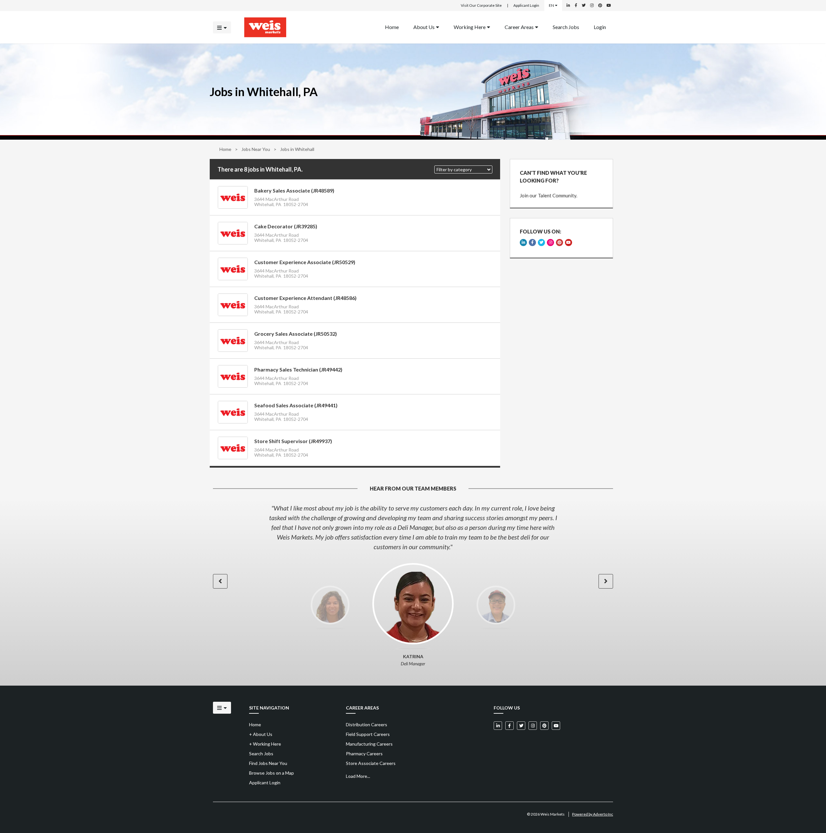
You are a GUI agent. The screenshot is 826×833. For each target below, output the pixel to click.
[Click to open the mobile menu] (222, 27)
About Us (424, 27)
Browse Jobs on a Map (271, 773)
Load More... (358, 776)
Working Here (470, 27)
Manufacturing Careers (369, 744)
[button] (463, 169)
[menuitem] (392, 27)
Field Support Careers (368, 734)
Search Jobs (566, 27)
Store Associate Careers (371, 763)
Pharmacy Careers (364, 753)
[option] (413, 527)
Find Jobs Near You (268, 763)
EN (551, 5)
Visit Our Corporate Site (481, 5)
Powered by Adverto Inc (592, 814)
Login (600, 27)
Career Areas (519, 27)
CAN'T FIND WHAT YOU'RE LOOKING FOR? (553, 176)
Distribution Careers (366, 724)
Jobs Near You (255, 149)
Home (392, 27)
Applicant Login (526, 5)
